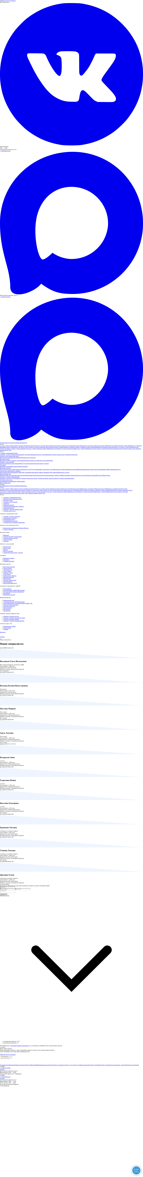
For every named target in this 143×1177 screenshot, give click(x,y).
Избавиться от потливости (54, 448)
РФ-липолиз (99, 475)
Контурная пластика (6, 469)
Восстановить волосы (52, 447)
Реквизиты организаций (132, 1065)
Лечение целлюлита (81, 475)
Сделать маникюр (21, 448)
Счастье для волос (30, 457)
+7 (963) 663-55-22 (5, 151)
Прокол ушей (16, 481)
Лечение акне (4, 463)
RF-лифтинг (54, 472)
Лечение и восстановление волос (9, 456)
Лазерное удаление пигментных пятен (26, 478)
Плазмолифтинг (102, 469)
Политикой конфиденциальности (19, 1045)
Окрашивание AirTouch (23, 454)
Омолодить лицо (65, 445)
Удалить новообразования (93, 447)
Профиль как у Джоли (78, 448)
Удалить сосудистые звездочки (37, 447)
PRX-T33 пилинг (24, 463)
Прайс (18, 442)
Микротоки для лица (63, 472)
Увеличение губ (25, 469)
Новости (2, 483)
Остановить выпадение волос (109, 447)
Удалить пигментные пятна (26, 445)
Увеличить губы (15, 447)
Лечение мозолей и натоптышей (15, 460)
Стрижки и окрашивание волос (9, 453)
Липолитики (106, 475)
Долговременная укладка (49, 454)
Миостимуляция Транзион (68, 475)
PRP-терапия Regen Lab (113, 469)
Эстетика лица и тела (6, 480)
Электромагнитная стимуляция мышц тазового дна (46, 475)
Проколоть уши (134, 447)
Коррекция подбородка (60, 469)
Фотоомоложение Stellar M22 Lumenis (18, 472)
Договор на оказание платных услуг (62, 1065)
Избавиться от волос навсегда (93, 448)
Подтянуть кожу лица (129, 448)
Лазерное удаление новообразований (63, 478)
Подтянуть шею (122, 445)
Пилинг (17, 463)
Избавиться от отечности (135, 445)
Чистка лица (11, 463)
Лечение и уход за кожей (7, 462)
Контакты (7, 483)
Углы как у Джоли (31, 448)
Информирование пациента (44, 1065)
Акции (6, 442)
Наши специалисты (21, 1065)
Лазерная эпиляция (22, 466)
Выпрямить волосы (5, 447)
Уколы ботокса (16, 469)
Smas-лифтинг (4, 472)
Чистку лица (24, 447)
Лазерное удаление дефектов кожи (9, 477)
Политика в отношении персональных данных (112, 1065)
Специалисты (12, 442)
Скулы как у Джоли (123, 447)
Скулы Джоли (33, 469)
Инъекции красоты (5, 468)
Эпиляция (3, 465)
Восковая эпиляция (5, 466)
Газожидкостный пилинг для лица (39, 463)
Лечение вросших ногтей (31, 460)
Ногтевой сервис (5, 459)
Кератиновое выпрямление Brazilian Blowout (12, 457)
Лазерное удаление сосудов (7, 478)
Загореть (104, 448)
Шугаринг (14, 466)
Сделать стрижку (5, 445)
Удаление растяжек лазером (45, 478)
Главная (2, 442)
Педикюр (50, 460)
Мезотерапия (81, 469)
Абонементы (23, 442)
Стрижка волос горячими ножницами (66, 454)
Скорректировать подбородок (67, 447)
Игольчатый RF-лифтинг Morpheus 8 (40, 472)
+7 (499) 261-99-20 (5, 297)
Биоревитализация (72, 469)
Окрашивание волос (36, 454)
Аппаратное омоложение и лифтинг (10, 471)
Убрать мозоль (14, 445)
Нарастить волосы (99, 445)
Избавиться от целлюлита (86, 445)
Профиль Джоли (42, 469)
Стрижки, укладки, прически (8, 454)
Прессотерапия (91, 475)
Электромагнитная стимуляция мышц (21, 475)
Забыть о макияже (81, 447)
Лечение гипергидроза (91, 469)
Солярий (22, 481)
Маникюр (3, 460)
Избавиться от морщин (111, 445)
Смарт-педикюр (43, 460)
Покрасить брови (41, 448)
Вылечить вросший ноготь (115, 448)
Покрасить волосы (55, 445)
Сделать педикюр (67, 448)
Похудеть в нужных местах (42, 445)
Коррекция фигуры (5, 474)
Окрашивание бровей (6, 481)
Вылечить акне (75, 445)
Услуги (29, 1065)
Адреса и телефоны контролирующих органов (85, 1065)
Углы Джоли (50, 469)
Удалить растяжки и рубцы (7, 448)
